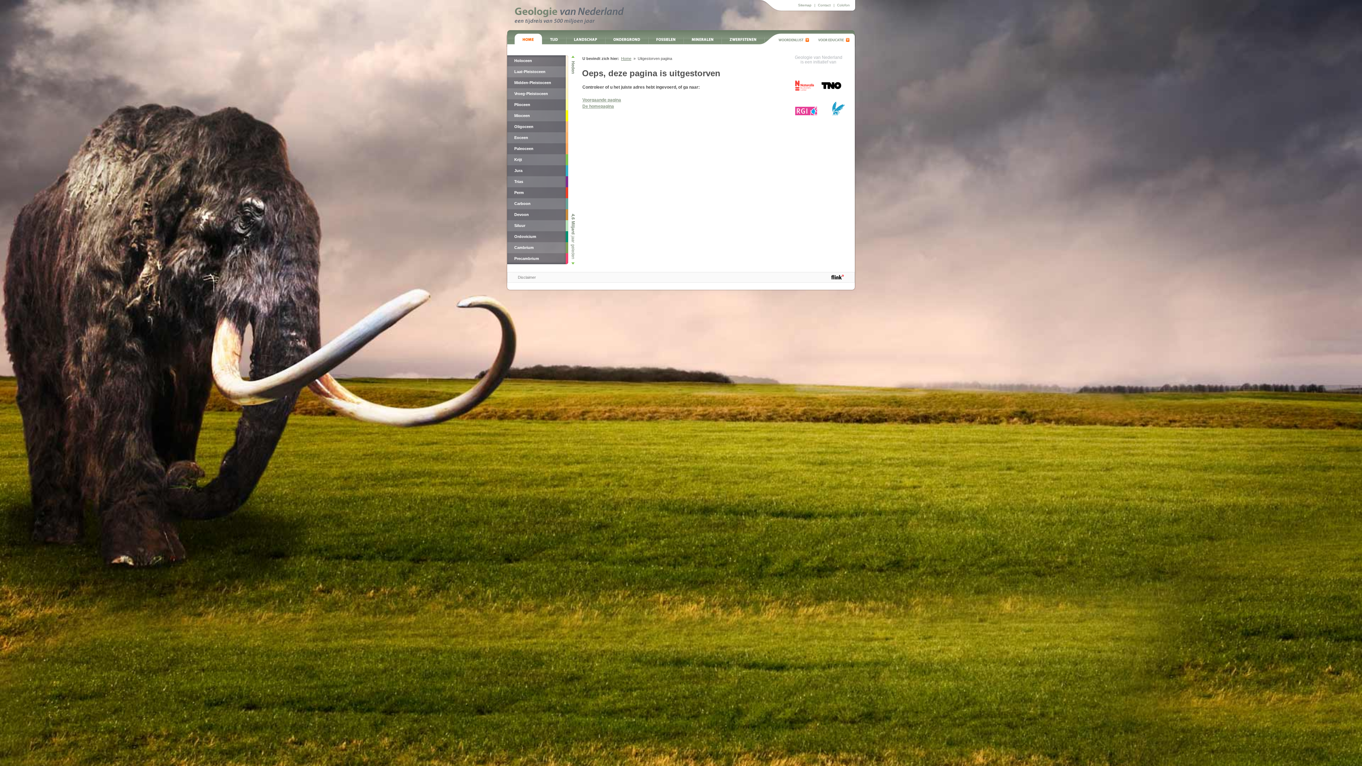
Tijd (554, 39)
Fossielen (666, 39)
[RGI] (806, 111)
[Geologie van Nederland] (569, 15)
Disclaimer (527, 277)
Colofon (843, 5)
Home (528, 39)
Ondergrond (627, 39)
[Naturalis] (804, 86)
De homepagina (598, 106)
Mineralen (702, 39)
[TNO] (831, 88)
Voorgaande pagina (601, 100)
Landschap (585, 39)
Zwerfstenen (743, 39)
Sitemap (805, 5)
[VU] (838, 108)
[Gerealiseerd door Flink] (837, 277)
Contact (824, 5)
